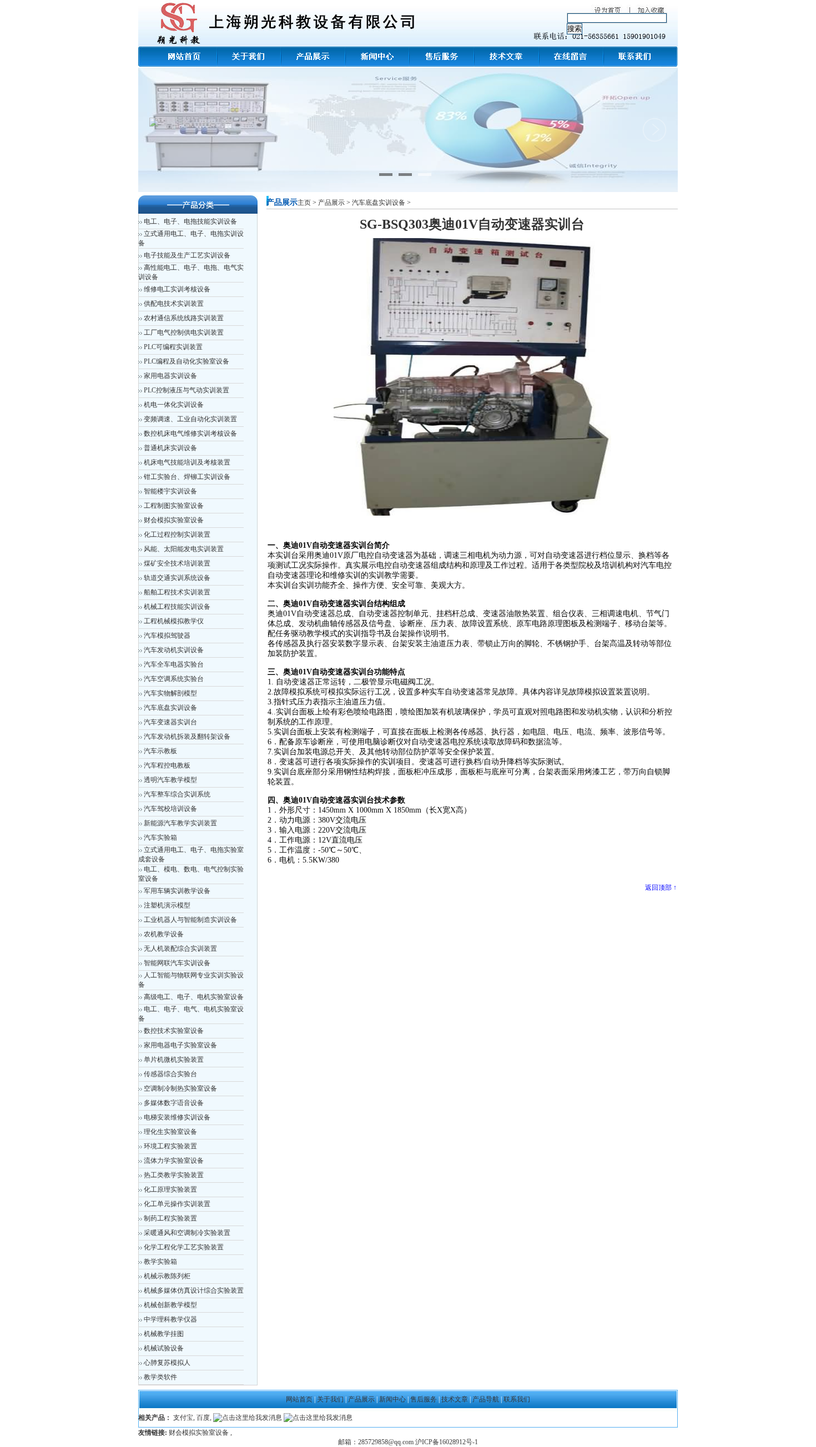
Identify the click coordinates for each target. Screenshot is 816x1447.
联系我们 (516, 1399)
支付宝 (183, 1417)
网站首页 (299, 1399)
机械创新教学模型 (170, 1305)
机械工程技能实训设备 (177, 607)
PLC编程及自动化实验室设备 (186, 361)
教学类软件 (160, 1377)
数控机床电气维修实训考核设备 (190, 433)
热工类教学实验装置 (174, 1175)
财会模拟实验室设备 (174, 520)
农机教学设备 (164, 934)
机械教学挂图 (164, 1334)
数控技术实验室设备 (174, 1031)
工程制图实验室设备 (174, 506)
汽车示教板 (160, 751)
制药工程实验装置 (170, 1218)
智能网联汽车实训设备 (177, 963)
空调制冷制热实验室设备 (180, 1088)
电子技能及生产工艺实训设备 (187, 255)
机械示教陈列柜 (167, 1276)
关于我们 (330, 1399)
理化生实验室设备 (170, 1132)
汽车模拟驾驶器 (167, 635)
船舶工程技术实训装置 (177, 592)
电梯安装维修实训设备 (177, 1117)
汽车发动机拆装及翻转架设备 (187, 736)
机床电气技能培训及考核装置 (187, 462)
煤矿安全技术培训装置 (177, 563)
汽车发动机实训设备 (174, 650)
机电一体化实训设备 (174, 405)
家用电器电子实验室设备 (180, 1045)
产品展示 (331, 202)
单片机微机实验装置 (174, 1059)
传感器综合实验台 (170, 1074)
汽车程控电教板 (167, 765)
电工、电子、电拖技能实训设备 (190, 221)
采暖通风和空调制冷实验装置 (187, 1233)
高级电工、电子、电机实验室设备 (194, 997)
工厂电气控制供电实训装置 (184, 332)
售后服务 (423, 1399)
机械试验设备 (164, 1348)
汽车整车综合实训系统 (177, 794)
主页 (304, 202)
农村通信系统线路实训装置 (184, 318)
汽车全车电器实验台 (174, 664)
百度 (203, 1417)
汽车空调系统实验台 (174, 679)
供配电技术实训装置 (174, 303)
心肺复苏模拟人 (167, 1363)
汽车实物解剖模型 (170, 693)
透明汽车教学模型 (170, 780)
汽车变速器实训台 (170, 722)
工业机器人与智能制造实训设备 (190, 920)
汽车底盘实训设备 (170, 708)
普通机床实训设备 (170, 448)
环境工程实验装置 (170, 1146)
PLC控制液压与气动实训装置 (186, 390)
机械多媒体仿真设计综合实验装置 (194, 1290)
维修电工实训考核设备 (177, 289)
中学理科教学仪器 (170, 1319)
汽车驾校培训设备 (170, 809)
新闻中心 (392, 1399)
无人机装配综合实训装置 (180, 948)
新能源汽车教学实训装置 (180, 823)
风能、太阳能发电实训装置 (184, 549)
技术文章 (454, 1399)
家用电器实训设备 (170, 376)
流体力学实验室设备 (174, 1160)
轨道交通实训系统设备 (177, 578)
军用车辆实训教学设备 (177, 891)
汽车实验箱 (160, 837)
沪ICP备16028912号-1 (446, 1442)
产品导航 (486, 1399)
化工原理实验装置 (170, 1189)
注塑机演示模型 (167, 905)
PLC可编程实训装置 (173, 347)
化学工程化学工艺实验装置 (184, 1247)
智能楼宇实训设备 (170, 491)
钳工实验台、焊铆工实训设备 (187, 477)
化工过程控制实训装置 (177, 534)
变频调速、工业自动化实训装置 (190, 419)
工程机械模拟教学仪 (174, 621)
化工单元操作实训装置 (177, 1204)
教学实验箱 (160, 1262)
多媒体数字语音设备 (174, 1103)
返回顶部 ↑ (661, 887)
